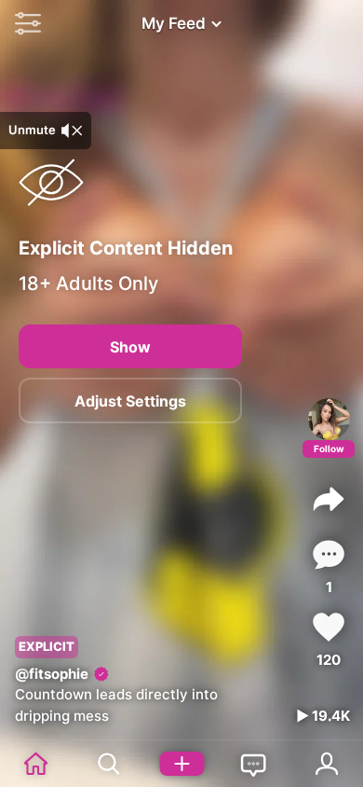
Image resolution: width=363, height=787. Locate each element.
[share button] (328, 499)
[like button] (328, 627)
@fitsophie (51, 674)
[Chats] (254, 763)
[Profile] (329, 419)
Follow (329, 448)
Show (130, 347)
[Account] (326, 763)
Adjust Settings (130, 401)
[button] (23, 23)
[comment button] (328, 554)
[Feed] (36, 763)
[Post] (181, 763)
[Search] (109, 763)
